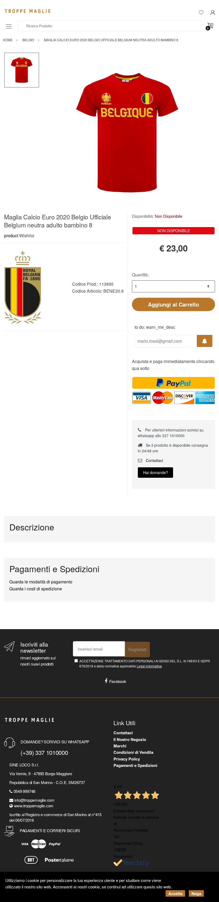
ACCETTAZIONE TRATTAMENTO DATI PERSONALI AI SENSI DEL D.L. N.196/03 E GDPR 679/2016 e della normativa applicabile (144, 663)
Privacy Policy (127, 759)
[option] (127, 132)
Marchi (120, 746)
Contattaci (154, 460)
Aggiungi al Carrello (173, 304)
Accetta (175, 893)
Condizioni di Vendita (133, 752)
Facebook (117, 681)
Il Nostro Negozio (130, 739)
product (11, 235)
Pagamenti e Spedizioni (135, 765)
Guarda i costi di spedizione (35, 589)
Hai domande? (155, 472)
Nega (196, 893)
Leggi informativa (149, 666)
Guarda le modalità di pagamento (40, 582)
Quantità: (140, 275)
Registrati (137, 649)
